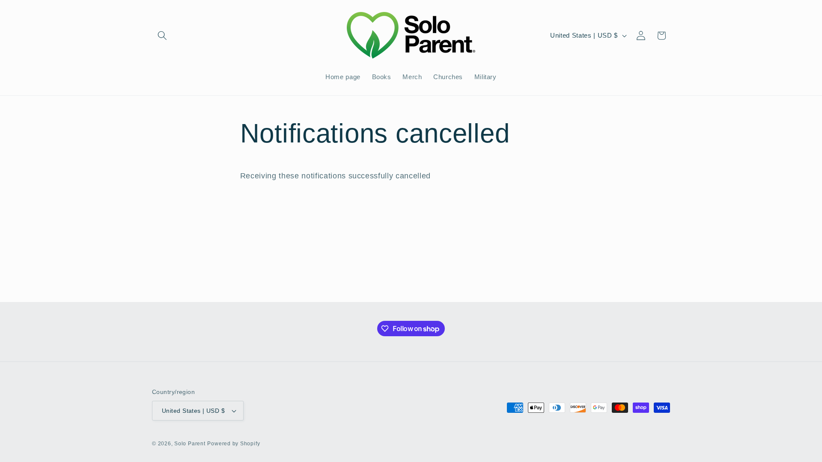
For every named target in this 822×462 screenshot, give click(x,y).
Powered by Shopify (233, 444)
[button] (162, 35)
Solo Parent (189, 444)
